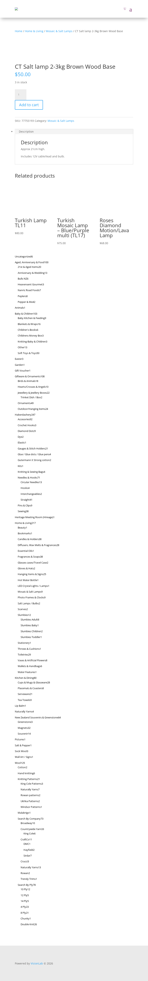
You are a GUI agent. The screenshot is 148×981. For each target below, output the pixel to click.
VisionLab (37, 963)
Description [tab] (26, 131)
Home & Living (34, 31)
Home (18, 31)
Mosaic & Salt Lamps (59, 31)
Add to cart (29, 104)
